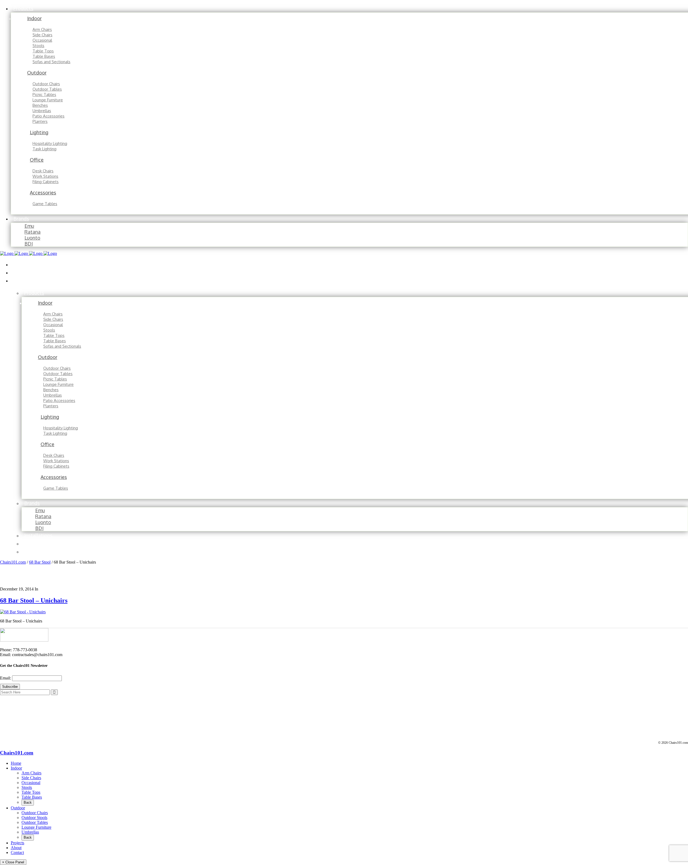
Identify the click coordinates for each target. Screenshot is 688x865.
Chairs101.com (13, 562)
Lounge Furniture (36, 827)
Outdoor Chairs (35, 812)
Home (16, 763)
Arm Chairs (31, 773)
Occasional (31, 782)
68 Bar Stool (40, 562)
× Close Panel (13, 862)
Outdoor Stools (34, 817)
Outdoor (18, 808)
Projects (17, 843)
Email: (6, 678)
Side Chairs (31, 777)
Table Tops (31, 792)
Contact (17, 852)
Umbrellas (30, 832)
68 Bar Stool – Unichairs (33, 600)
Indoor (16, 768)
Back (28, 802)
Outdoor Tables (35, 822)
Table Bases (32, 797)
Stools (27, 787)
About (16, 847)
